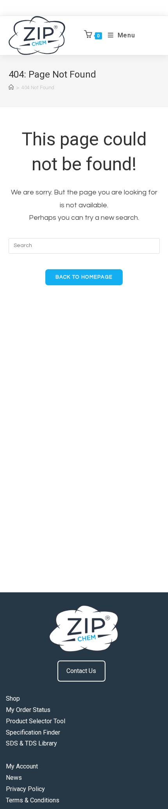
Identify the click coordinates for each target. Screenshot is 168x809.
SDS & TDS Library (31, 743)
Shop (13, 698)
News (14, 777)
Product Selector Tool (35, 721)
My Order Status (28, 710)
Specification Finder (33, 732)
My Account (22, 766)
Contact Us (81, 671)
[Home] (11, 87)
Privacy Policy (25, 789)
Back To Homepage (84, 277)
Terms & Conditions (32, 800)
